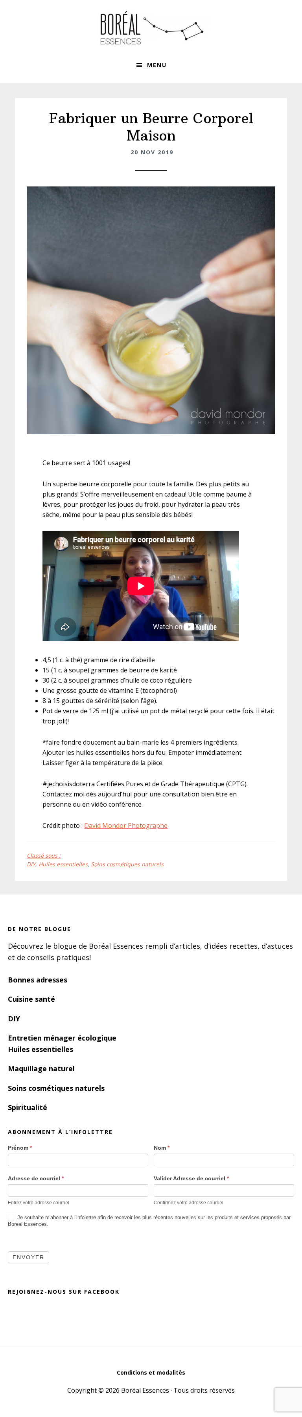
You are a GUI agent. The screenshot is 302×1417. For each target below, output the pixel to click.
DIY (31, 864)
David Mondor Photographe (126, 825)
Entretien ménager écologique (62, 1038)
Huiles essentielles (63, 864)
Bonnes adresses (37, 979)
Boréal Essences (151, 27)
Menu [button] (157, 65)
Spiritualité (27, 1107)
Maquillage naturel (41, 1068)
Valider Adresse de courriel (191, 1178)
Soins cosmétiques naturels (127, 864)
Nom (161, 1148)
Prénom (20, 1148)
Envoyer (28, 1257)
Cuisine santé (31, 999)
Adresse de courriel (36, 1178)
